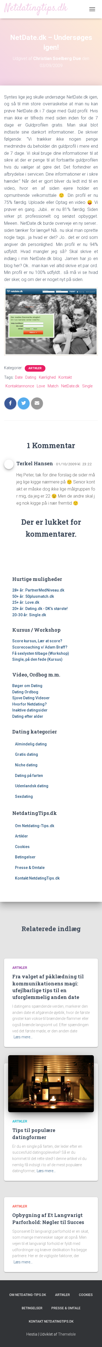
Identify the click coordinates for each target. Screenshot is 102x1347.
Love (41, 386)
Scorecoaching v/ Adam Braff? (39, 647)
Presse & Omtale (30, 867)
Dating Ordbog (25, 692)
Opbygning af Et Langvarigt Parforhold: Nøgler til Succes (48, 1218)
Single (87, 386)
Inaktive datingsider (30, 710)
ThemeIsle (67, 1334)
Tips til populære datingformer (33, 1133)
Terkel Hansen (34, 463)
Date (19, 377)
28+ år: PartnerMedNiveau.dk (38, 590)
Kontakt (65, 377)
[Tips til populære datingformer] (51, 1083)
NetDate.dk (70, 386)
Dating (30, 377)
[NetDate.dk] (51, 321)
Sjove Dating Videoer (31, 698)
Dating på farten (29, 775)
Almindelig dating (31, 744)
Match (53, 386)
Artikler (35, 368)
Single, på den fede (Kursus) (37, 659)
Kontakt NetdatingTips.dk (37, 878)
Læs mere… (23, 1037)
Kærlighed (47, 377)
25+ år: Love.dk (25, 602)
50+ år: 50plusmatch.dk (33, 596)
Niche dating (26, 765)
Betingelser (25, 857)
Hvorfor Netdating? (29, 704)
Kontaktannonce (19, 386)
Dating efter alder (27, 716)
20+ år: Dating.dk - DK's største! (40, 608)
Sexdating (24, 796)
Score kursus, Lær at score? (37, 641)
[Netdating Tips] (38, 9)
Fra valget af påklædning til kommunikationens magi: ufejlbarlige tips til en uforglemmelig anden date (48, 986)
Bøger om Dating (27, 686)
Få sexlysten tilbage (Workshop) (40, 653)
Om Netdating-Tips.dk (34, 826)
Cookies (22, 847)
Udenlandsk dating (31, 786)
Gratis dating (26, 754)
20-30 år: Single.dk (29, 615)
